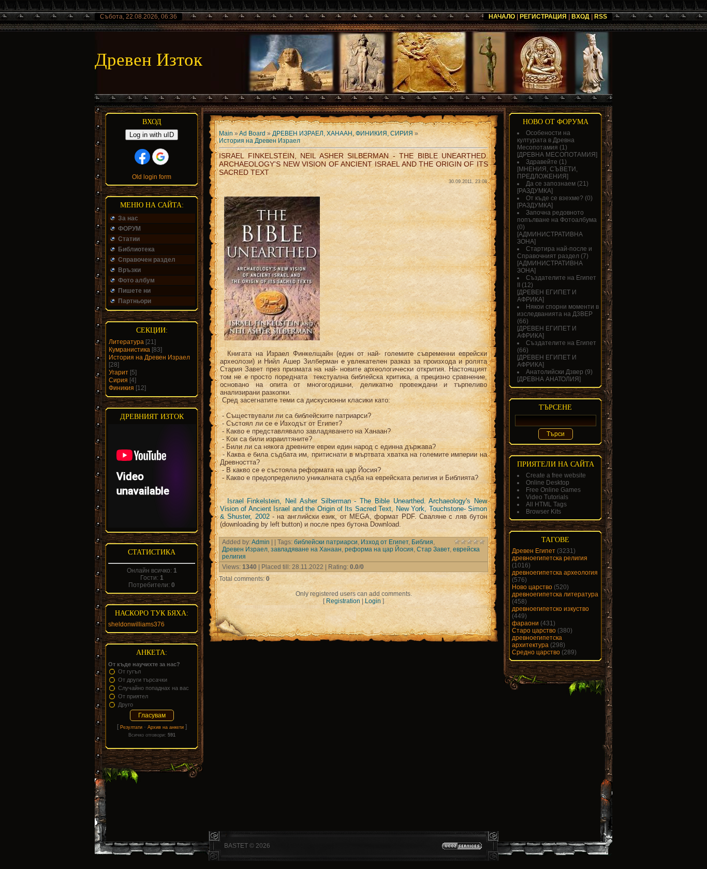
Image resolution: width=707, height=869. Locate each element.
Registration (343, 601)
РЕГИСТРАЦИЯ (543, 16)
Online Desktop (547, 482)
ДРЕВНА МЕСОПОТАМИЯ (557, 154)
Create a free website (556, 475)
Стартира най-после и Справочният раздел (554, 252)
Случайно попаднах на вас (153, 688)
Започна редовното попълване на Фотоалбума (557, 216)
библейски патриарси (326, 542)
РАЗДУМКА (535, 190)
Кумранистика (129, 349)
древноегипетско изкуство (550, 608)
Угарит (118, 372)
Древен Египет (533, 551)
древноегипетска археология (555, 572)
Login (373, 601)
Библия (422, 542)
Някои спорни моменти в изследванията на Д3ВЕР (558, 310)
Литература (126, 342)
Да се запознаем (551, 183)
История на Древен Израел (149, 357)
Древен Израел (245, 549)
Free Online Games (553, 489)
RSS (600, 16)
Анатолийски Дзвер (554, 372)
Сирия (118, 380)
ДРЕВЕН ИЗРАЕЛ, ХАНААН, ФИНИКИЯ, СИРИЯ (342, 133)
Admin (261, 542)
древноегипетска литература (555, 594)
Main (226, 133)
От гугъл (129, 671)
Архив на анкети (166, 727)
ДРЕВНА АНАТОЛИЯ (549, 379)
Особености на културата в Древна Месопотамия (546, 140)
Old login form (151, 177)
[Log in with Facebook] (142, 156)
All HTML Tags (546, 504)
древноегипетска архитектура (537, 641)
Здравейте (541, 162)
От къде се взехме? (554, 198)
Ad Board (252, 133)
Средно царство (536, 652)
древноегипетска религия (549, 558)
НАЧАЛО (502, 16)
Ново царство (532, 587)
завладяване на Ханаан (306, 549)
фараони (525, 623)
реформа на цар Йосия (379, 549)
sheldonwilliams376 (136, 624)
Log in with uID (151, 135)
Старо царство (534, 630)
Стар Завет (433, 549)
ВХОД (580, 16)
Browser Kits (543, 511)
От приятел (133, 696)
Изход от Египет (384, 542)
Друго (125, 704)
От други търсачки (142, 680)
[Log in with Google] (160, 156)
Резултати (131, 727)
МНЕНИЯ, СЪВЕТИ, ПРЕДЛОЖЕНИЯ (547, 173)
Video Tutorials (547, 497)
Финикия (121, 388)
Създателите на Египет (561, 343)
